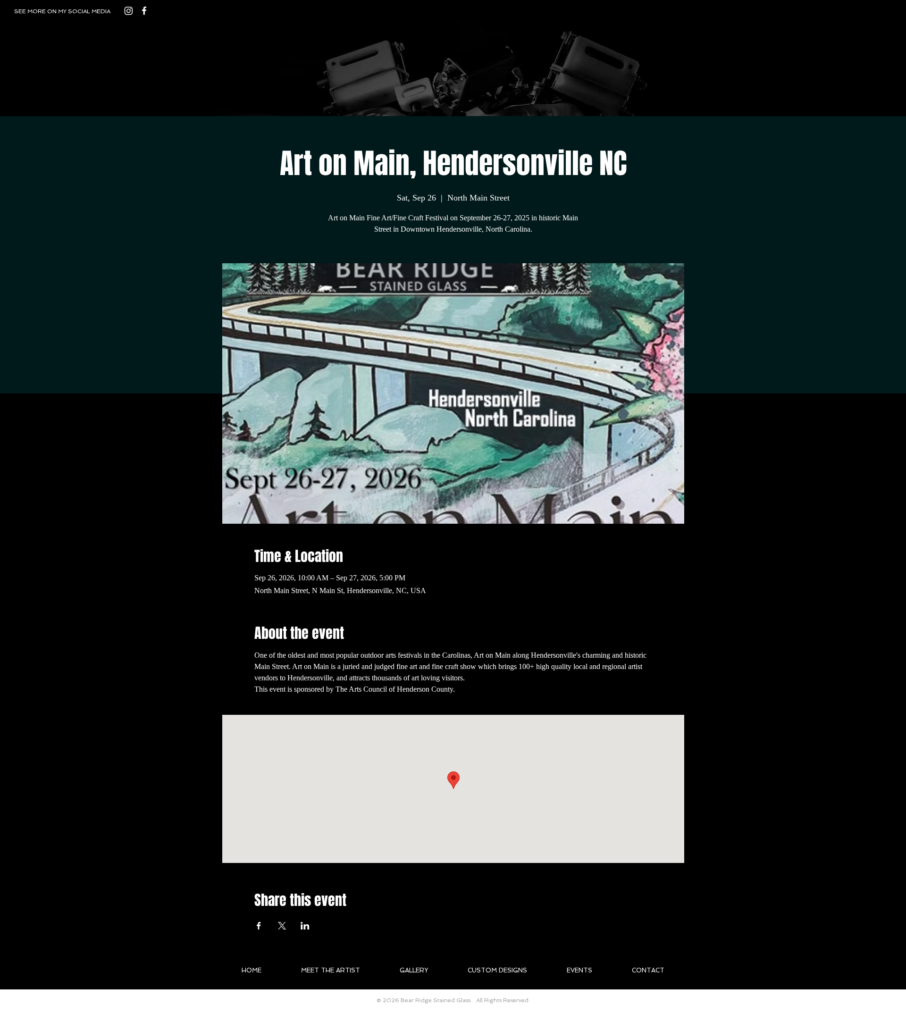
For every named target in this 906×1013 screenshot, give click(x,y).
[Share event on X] (281, 925)
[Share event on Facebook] (258, 925)
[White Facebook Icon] (144, 10)
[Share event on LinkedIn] (305, 925)
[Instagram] (128, 10)
